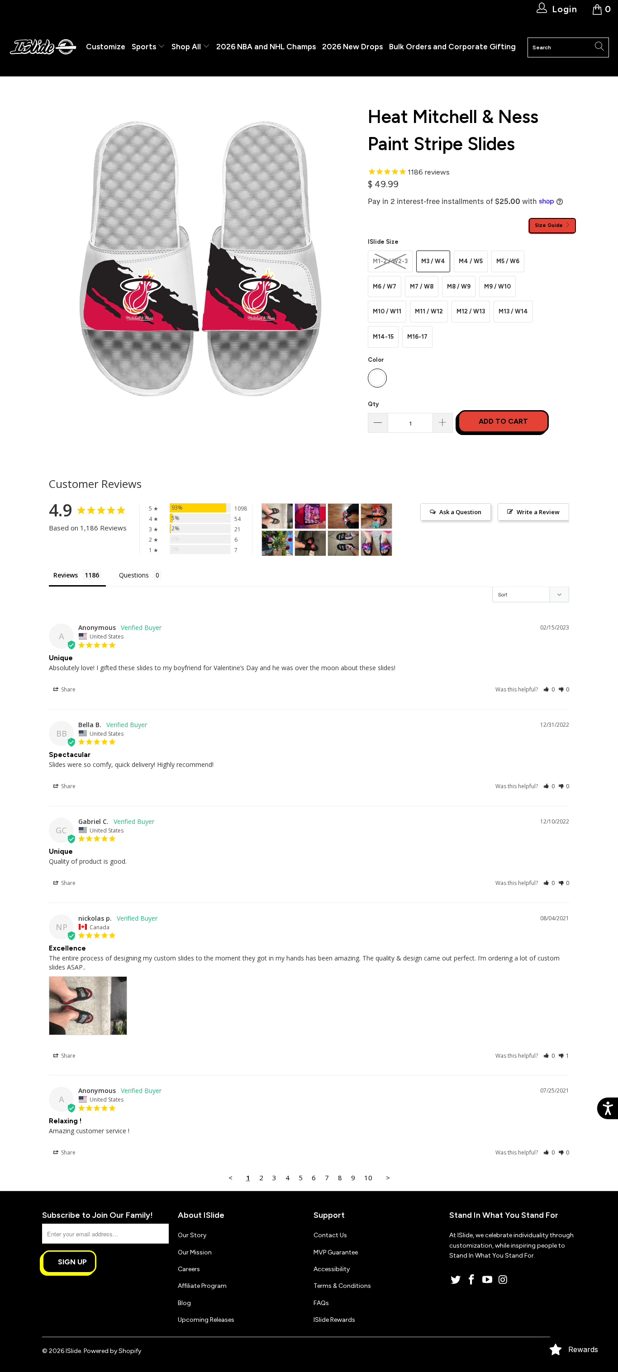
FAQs (321, 1303)
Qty (373, 404)
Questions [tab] (134, 575)
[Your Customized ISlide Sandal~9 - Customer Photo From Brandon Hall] (310, 516)
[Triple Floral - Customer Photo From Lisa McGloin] (376, 516)
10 (368, 1177)
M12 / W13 (470, 311)
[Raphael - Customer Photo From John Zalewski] (343, 516)
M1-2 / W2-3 (390, 261)
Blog (184, 1303)
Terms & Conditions (342, 1286)
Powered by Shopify (112, 1351)
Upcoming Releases (206, 1320)
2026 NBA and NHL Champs (266, 46)
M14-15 (383, 336)
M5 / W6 (507, 261)
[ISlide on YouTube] (487, 1280)
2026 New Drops (352, 46)
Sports (145, 46)
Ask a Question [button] (460, 512)
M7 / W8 (421, 286)
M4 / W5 (471, 261)
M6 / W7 (384, 286)
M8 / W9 (459, 286)
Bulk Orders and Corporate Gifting (452, 46)
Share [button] (68, 689)
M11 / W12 (429, 311)
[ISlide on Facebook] (472, 1280)
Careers (189, 1269)
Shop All (186, 46)
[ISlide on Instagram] (503, 1280)
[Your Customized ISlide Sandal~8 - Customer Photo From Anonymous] (310, 543)
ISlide (73, 1351)
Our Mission (195, 1252)
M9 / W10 (497, 286)
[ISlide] (43, 47)
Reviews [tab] (65, 575)
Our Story (192, 1235)
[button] (549, 689)
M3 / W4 (433, 261)
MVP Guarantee (336, 1252)
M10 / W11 (387, 311)
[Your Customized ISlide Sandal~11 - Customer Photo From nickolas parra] (277, 516)
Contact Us (330, 1235)
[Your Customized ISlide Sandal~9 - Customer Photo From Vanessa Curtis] (376, 543)
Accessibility (332, 1269)
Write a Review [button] (538, 512)
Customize (105, 46)
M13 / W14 (513, 311)
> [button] (388, 1177)
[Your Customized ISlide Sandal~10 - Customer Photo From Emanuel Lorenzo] (343, 543)
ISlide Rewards (334, 1320)
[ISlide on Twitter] (456, 1280)
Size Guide (549, 225)
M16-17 (417, 336)
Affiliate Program (202, 1286)
